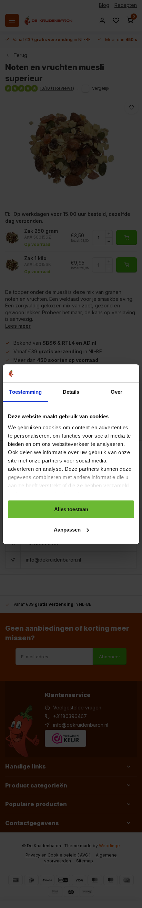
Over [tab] (116, 392)
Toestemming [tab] (25, 392)
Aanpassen (67, 530)
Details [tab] (71, 392)
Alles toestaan (71, 509)
